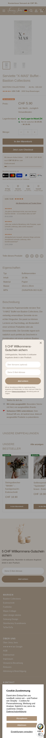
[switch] (40, 734)
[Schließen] (41, 343)
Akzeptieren (21, 718)
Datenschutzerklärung (16, 711)
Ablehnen (21, 725)
